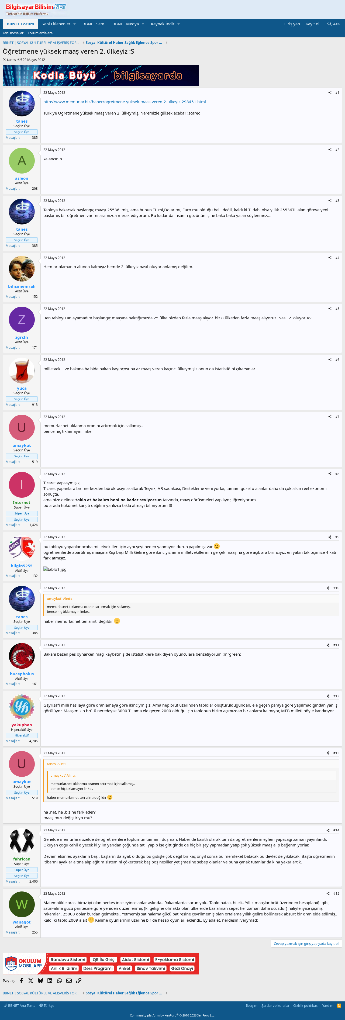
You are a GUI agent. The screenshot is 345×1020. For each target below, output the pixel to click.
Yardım (327, 1005)
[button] (74, 24)
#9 (337, 537)
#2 (337, 149)
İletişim (251, 1005)
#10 (336, 588)
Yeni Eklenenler (56, 23)
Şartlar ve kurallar (275, 1005)
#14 (336, 830)
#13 (336, 753)
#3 (337, 200)
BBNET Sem (93, 23)
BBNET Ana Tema (21, 1005)
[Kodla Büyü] (101, 84)
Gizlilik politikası (305, 1005)
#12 (336, 696)
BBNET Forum (20, 23)
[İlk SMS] (101, 973)
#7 (337, 416)
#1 (337, 92)
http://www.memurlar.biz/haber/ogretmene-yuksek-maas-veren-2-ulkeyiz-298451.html (124, 101)
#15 (336, 893)
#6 (337, 359)
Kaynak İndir (162, 23)
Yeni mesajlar (13, 32)
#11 (336, 645)
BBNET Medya (125, 23)
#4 (337, 257)
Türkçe (48, 1005)
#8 (337, 474)
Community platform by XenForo (172, 1015)
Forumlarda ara (40, 32)
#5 (337, 308)
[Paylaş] (329, 93)
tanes (11, 59)
